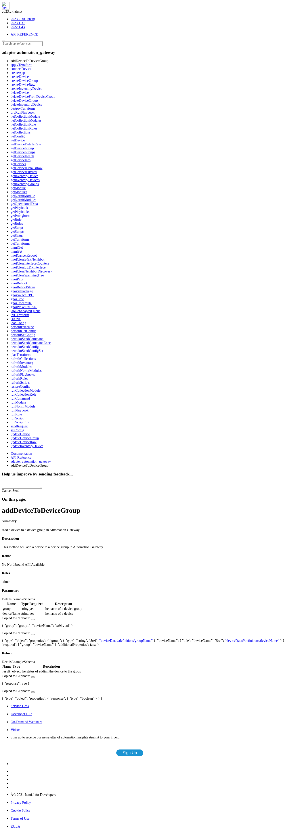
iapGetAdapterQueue (25, 311)
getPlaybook (19, 208)
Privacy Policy (21, 802)
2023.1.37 (18, 23)
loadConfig (18, 323)
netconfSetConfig (23, 335)
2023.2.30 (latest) (23, 19)
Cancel (6, 490)
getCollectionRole (23, 124)
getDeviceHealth (22, 156)
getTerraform (20, 239)
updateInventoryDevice (27, 446)
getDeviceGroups (23, 152)
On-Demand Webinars (26, 722)
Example (17, 599)
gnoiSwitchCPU (22, 295)
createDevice (20, 77)
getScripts (17, 231)
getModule (18, 188)
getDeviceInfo (21, 160)
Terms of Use (20, 818)
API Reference (21, 457)
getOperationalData (24, 204)
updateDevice (20, 434)
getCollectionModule (25, 116)
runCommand (20, 398)
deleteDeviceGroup (24, 100)
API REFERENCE (24, 34)
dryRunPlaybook (22, 112)
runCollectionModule (25, 390)
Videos (15, 730)
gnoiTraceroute (21, 303)
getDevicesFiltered (24, 172)
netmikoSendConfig (25, 347)
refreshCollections (23, 359)
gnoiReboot (19, 283)
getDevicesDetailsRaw (26, 168)
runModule (18, 402)
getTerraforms (20, 243)
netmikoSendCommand (27, 339)
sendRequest (19, 426)
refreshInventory (22, 362)
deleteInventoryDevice (26, 104)
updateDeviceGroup (25, 438)
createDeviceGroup (24, 81)
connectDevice (21, 69)
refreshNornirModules (26, 370)
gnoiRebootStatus (23, 287)
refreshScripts (20, 382)
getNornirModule (23, 196)
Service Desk (20, 706)
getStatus (17, 235)
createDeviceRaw (23, 84)
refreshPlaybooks (23, 374)
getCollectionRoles (24, 128)
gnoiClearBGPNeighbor (28, 259)
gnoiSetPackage (22, 291)
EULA (15, 826)
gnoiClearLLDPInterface (28, 267)
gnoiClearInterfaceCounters (30, 263)
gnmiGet (17, 247)
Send (15, 490)
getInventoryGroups (25, 184)
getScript (17, 227)
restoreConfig (20, 386)
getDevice (18, 140)
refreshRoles (19, 378)
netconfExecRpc (22, 327)
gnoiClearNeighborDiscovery (31, 271)
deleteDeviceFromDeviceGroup (33, 96)
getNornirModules (23, 200)
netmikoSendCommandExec (31, 343)
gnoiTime (17, 299)
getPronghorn (20, 216)
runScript (17, 418)
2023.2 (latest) (18, 19)
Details (6, 599)
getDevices (18, 164)
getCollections (21, 132)
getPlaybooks (20, 212)
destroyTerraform (23, 108)
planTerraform (21, 355)
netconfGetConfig (23, 331)
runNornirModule (23, 406)
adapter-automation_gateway (31, 461)
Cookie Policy (21, 810)
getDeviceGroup (22, 148)
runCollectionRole (23, 394)
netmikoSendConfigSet (27, 351)
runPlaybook (20, 410)
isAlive (16, 319)
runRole (16, 414)
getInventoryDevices (25, 180)
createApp (18, 73)
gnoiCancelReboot (24, 255)
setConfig (17, 430)
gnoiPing (17, 279)
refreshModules (21, 366)
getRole (16, 220)
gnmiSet (16, 251)
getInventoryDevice (24, 176)
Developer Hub (21, 714)
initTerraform (20, 315)
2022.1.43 (18, 27)
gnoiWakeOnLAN (24, 307)
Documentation (21, 453)
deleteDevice (20, 92)
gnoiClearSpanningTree (27, 275)
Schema (29, 599)
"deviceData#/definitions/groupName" (126, 640)
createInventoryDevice (26, 88)
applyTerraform (21, 65)
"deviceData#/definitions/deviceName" (252, 640)
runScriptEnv (20, 422)
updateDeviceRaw (23, 442)
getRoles (17, 223)
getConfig (18, 136)
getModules (19, 192)
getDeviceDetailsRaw (26, 144)
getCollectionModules (26, 120)
